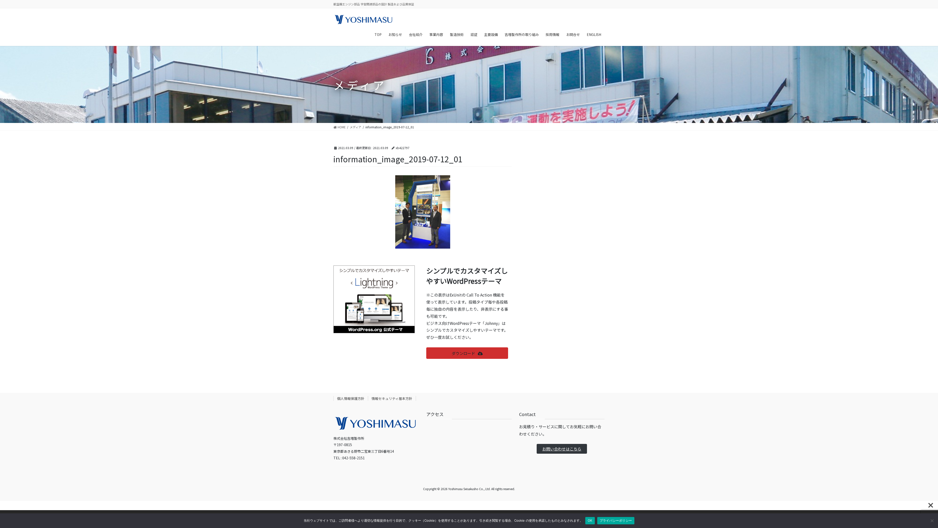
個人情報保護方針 (350, 398)
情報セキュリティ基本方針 (392, 398)
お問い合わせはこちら (561, 449)
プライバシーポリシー (616, 520)
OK (590, 520)
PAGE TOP (914, 507)
